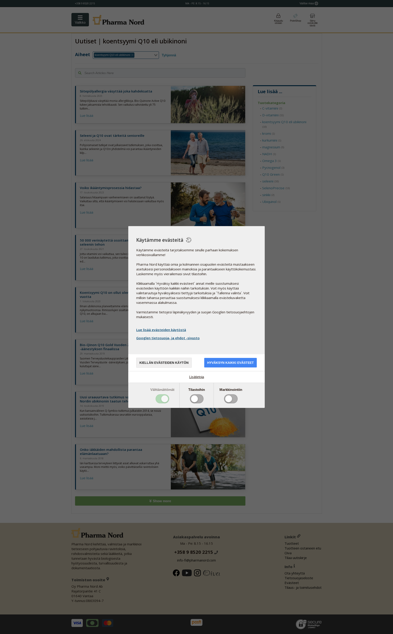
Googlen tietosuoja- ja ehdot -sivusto (168, 338)
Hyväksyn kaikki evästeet (230, 362)
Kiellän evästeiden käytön (164, 362)
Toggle (162, 398)
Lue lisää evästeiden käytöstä (161, 329)
